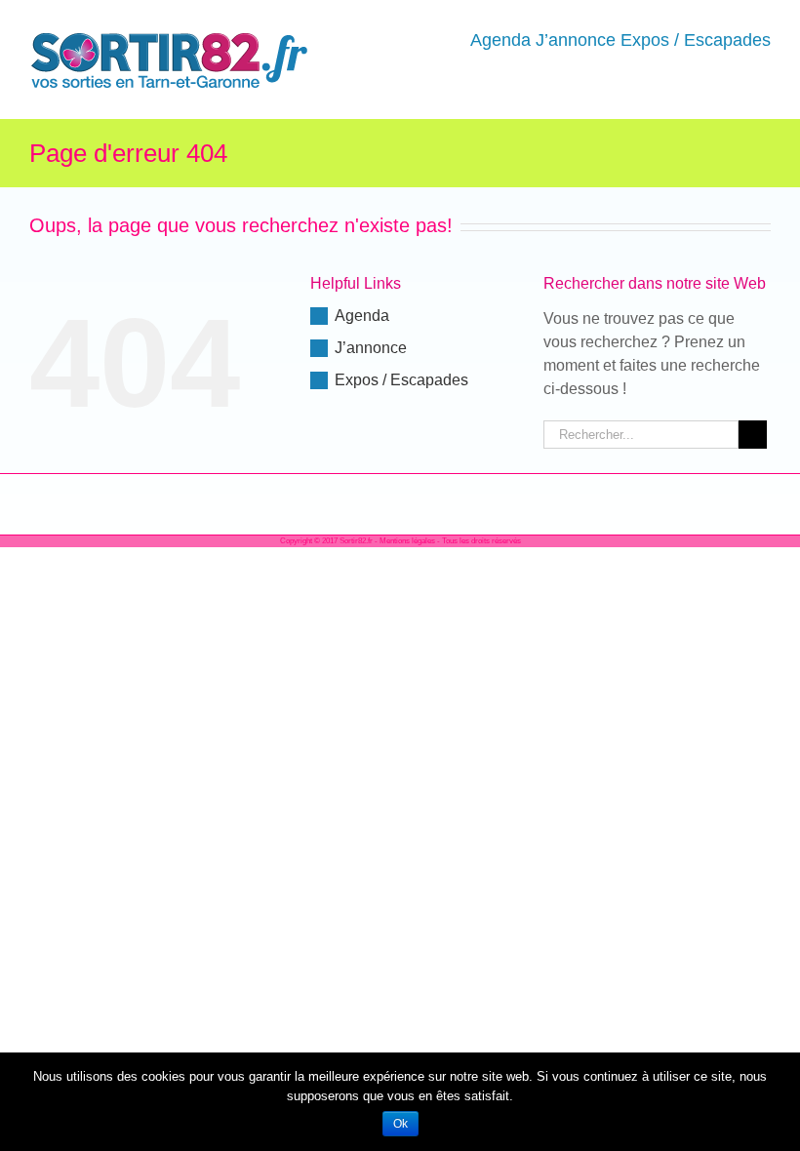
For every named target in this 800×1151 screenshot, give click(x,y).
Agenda (362, 315)
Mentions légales (407, 540)
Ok (400, 1124)
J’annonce (371, 347)
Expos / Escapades (401, 380)
